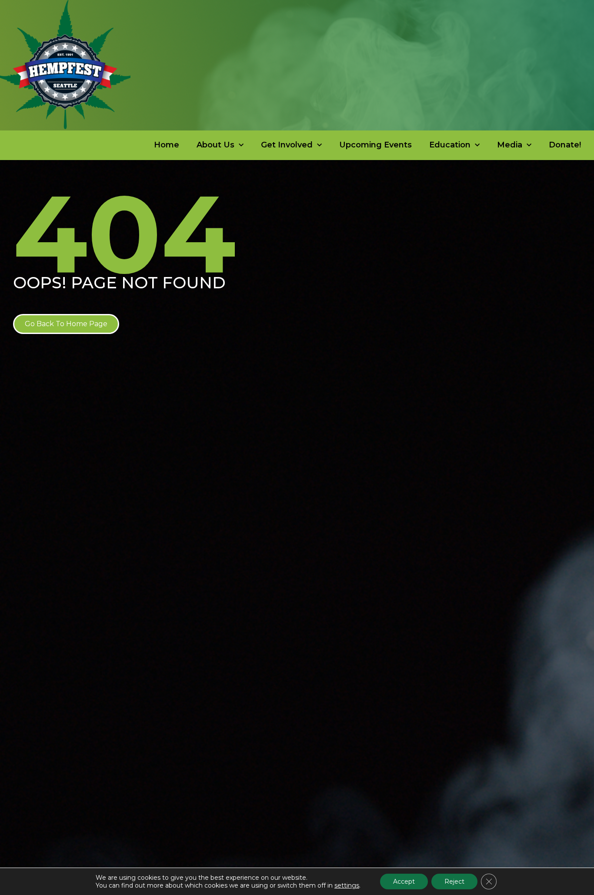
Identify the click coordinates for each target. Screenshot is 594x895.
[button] (66, 324)
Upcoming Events (375, 145)
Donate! (565, 145)
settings (346, 885)
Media (509, 145)
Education (450, 145)
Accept (404, 881)
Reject (454, 881)
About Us (215, 145)
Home (166, 145)
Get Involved (287, 145)
